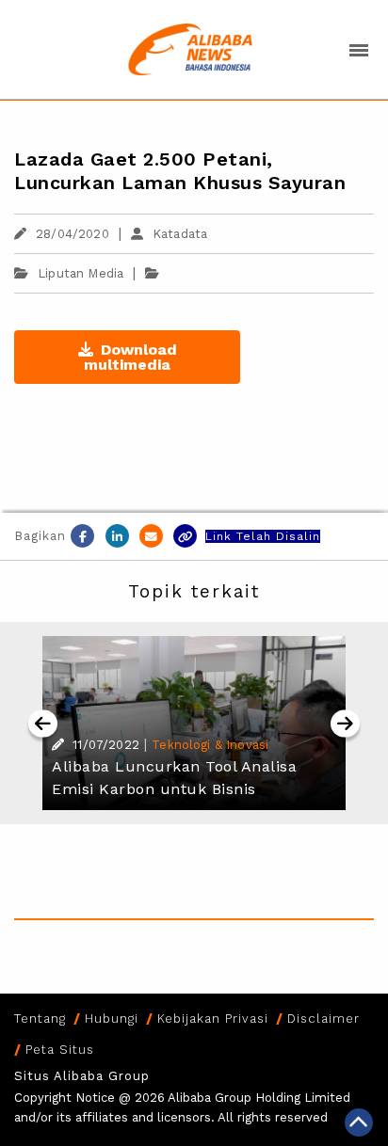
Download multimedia (130, 357)
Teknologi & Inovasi (210, 745)
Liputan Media (80, 273)
